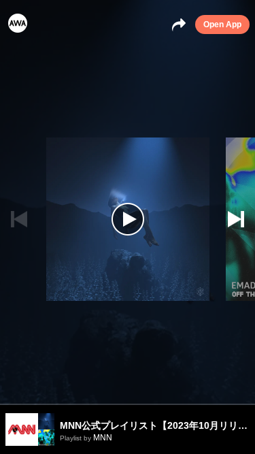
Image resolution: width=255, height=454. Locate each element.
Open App (222, 24)
